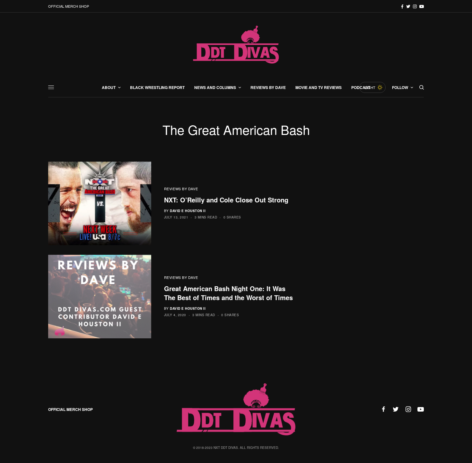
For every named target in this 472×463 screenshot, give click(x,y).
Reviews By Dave (181, 188)
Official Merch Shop (68, 6)
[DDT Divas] (236, 45)
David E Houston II (187, 211)
